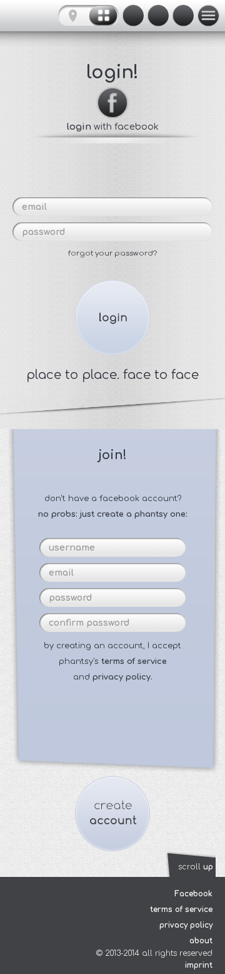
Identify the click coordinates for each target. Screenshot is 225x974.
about (200, 940)
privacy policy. (122, 677)
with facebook (113, 127)
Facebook (193, 893)
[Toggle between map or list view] (88, 15)
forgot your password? (112, 253)
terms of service (134, 661)
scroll (195, 867)
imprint (198, 965)
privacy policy (185, 925)
